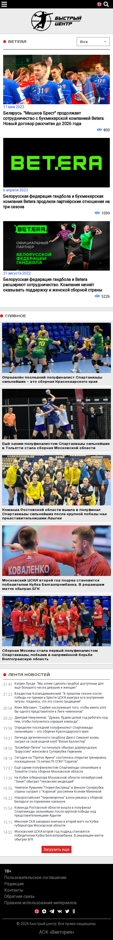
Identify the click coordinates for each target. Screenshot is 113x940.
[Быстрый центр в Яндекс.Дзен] (44, 911)
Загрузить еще (56, 849)
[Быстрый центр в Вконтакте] (59, 911)
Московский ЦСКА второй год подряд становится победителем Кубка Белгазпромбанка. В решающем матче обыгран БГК (59, 835)
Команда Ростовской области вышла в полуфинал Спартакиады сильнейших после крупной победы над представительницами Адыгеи (55, 811)
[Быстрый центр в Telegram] (51, 911)
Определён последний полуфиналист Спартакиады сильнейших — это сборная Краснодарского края (53, 729)
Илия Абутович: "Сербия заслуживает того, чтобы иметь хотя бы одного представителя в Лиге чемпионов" (60, 709)
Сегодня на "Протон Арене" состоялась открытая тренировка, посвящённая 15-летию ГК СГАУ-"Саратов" (60, 759)
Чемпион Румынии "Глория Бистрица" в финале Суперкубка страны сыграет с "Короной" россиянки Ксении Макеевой (59, 789)
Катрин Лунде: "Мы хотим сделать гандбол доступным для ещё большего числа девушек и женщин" (59, 685)
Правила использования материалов (40, 902)
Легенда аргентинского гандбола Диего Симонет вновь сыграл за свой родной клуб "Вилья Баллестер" (56, 739)
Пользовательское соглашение (35, 877)
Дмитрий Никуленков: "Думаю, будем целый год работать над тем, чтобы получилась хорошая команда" (61, 719)
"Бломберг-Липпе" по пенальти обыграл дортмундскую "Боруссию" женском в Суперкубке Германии (55, 749)
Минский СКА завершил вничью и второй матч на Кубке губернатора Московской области (56, 823)
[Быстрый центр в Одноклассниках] (74, 911)
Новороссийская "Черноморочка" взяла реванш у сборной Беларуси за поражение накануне (58, 799)
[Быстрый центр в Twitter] (67, 911)
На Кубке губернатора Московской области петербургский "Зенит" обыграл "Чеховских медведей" (58, 779)
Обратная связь (19, 896)
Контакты (13, 890)
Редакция (14, 883)
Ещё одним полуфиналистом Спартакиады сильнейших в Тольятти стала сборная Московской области (57, 769)
